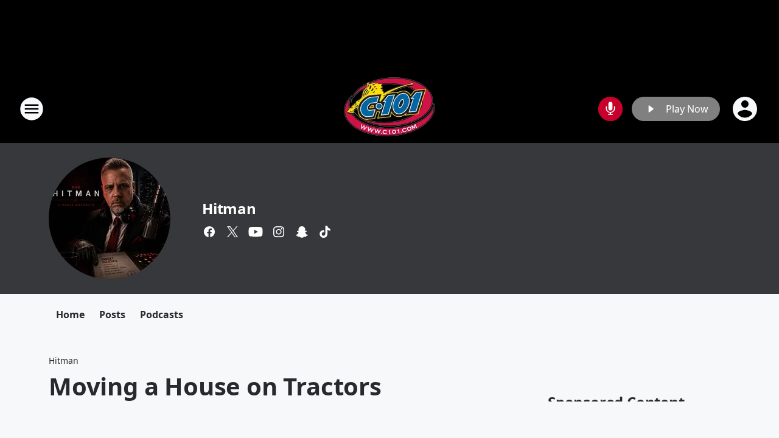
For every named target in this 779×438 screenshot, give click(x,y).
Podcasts (161, 314)
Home (70, 314)
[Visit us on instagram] (278, 231)
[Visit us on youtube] (255, 231)
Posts (112, 314)
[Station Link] (389, 109)
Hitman (229, 208)
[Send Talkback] (610, 109)
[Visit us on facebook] (209, 231)
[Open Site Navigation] (31, 109)
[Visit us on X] (232, 231)
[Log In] (746, 109)
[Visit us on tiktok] (325, 231)
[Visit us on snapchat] (302, 231)
